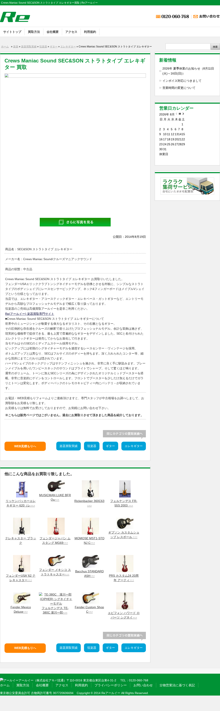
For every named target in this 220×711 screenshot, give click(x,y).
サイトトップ (12, 31)
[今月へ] (180, 114)
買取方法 (34, 31)
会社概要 (53, 31)
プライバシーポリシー (111, 685)
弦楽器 (43, 46)
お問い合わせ (143, 685)
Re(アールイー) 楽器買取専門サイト (29, 313)
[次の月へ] (183, 114)
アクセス (71, 31)
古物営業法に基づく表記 (177, 685)
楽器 (15, 46)
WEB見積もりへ (25, 446)
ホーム (5, 46)
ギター (54, 46)
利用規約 (90, 31)
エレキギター (68, 46)
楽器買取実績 (29, 46)
